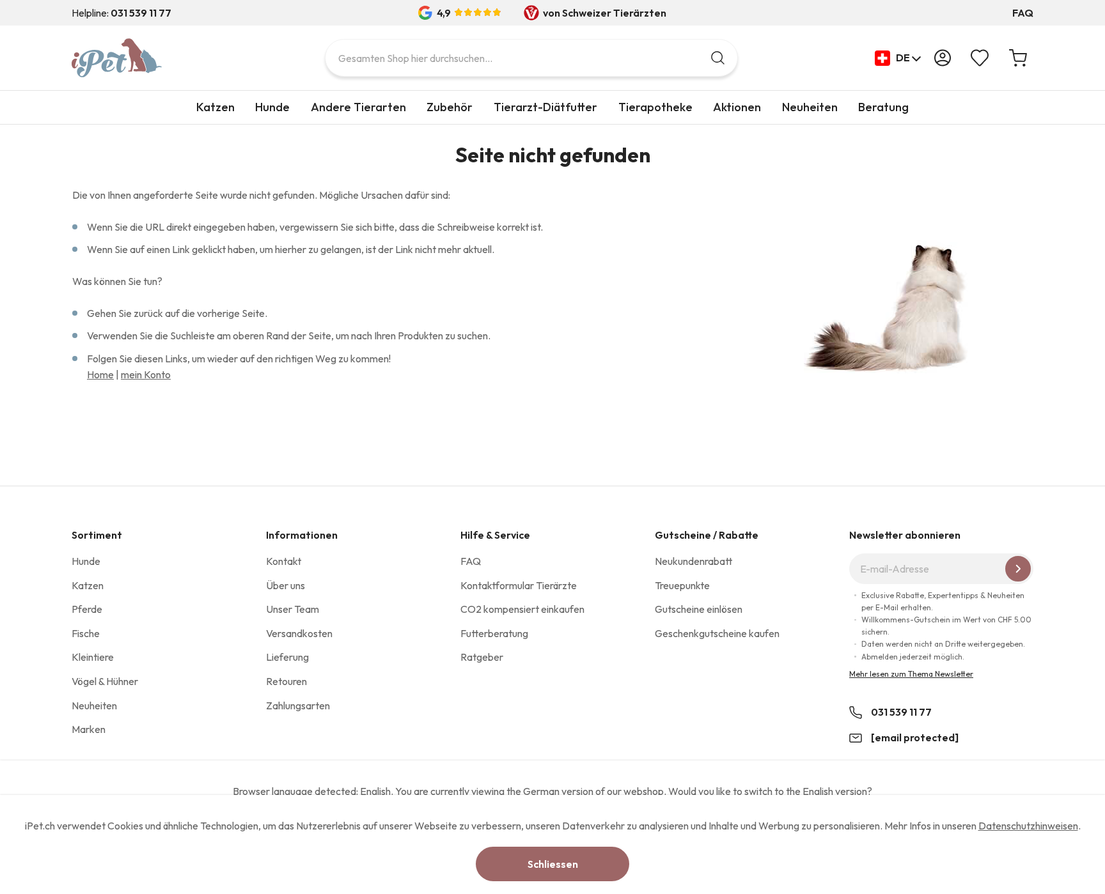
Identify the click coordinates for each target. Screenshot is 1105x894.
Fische (86, 633)
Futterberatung (494, 633)
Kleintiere (93, 657)
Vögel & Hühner (105, 681)
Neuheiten (810, 107)
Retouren (286, 681)
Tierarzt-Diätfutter (545, 107)
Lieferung (287, 657)
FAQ (1022, 12)
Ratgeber (481, 657)
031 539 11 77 (901, 711)
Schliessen (553, 864)
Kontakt (283, 561)
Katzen (215, 107)
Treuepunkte (682, 585)
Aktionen (737, 107)
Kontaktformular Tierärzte (518, 585)
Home (100, 374)
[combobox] (531, 58)
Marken (89, 729)
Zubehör (450, 107)
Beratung (883, 107)
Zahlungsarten (298, 705)
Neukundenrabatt (693, 561)
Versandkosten (299, 633)
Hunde (272, 107)
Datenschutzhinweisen (1028, 825)
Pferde (87, 609)
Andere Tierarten (358, 107)
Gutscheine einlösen (698, 609)
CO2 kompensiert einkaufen (522, 609)
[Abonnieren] (1018, 569)
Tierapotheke (655, 107)
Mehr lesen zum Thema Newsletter (911, 674)
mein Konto (146, 374)
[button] (898, 58)
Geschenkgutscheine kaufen (717, 633)
